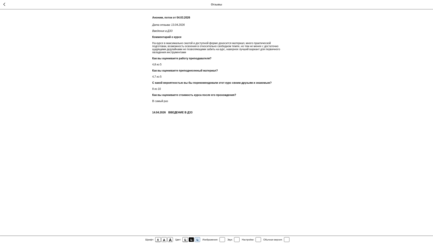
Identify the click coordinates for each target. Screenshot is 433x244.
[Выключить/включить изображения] (222, 239)
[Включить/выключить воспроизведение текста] (237, 239)
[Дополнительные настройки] (258, 239)
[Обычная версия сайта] (286, 239)
